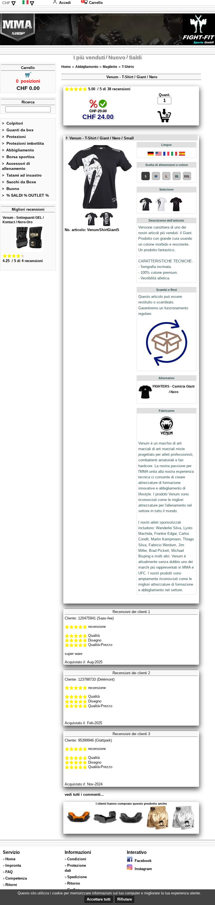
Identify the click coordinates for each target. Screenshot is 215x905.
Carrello (92, 3)
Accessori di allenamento (16, 166)
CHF (6, 3)
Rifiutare (124, 899)
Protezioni (14, 136)
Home (66, 66)
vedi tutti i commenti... (84, 794)
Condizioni (76, 859)
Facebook (141, 861)
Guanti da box (18, 130)
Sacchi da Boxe (19, 182)
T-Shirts (128, 66)
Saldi (135, 57)
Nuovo (116, 57)
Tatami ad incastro (22, 175)
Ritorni (11, 885)
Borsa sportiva (18, 157)
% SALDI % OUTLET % (25, 195)
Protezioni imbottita (23, 143)
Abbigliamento (18, 150)
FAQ (9, 872)
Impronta (13, 865)
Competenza (16, 878)
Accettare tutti (99, 899)
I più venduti (89, 57)
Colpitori (12, 123)
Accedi (65, 3)
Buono (10, 188)
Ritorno (73, 883)
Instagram (142, 869)
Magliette (110, 66)
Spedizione (77, 877)
